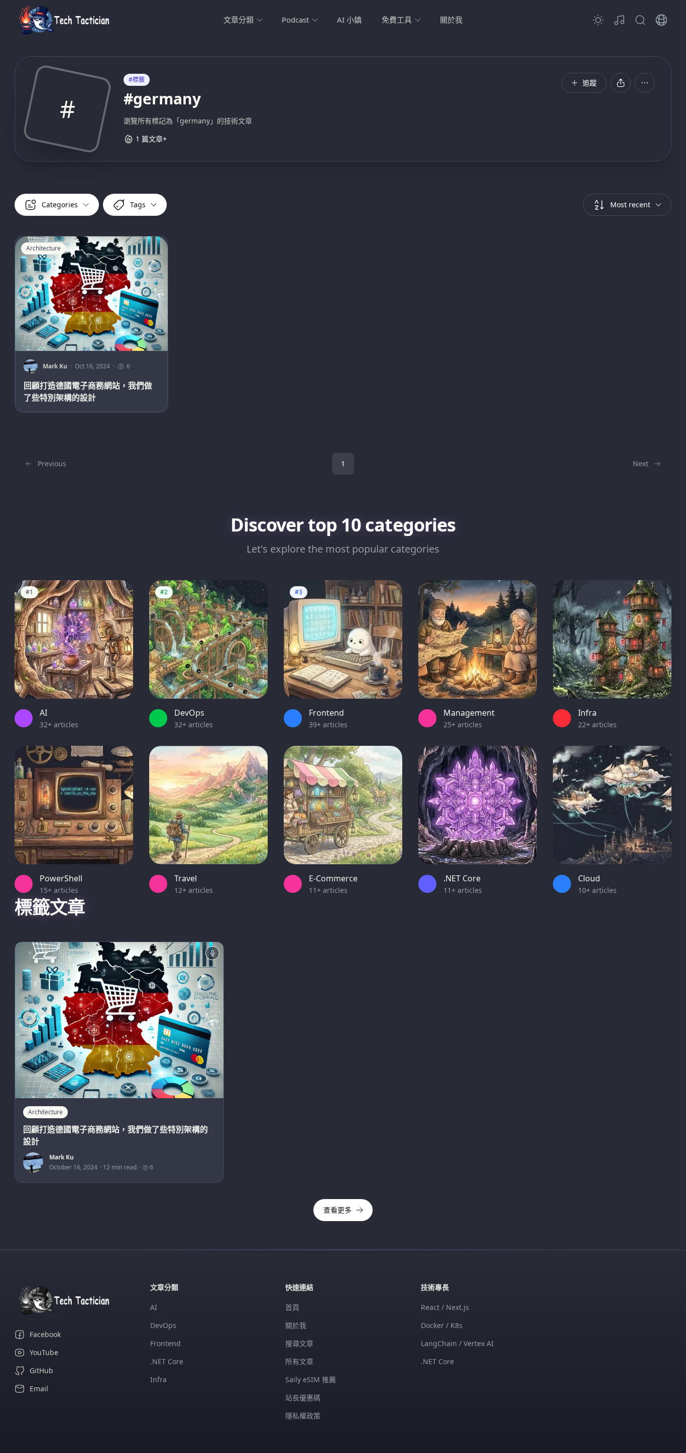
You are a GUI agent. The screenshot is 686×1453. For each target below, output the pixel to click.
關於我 (451, 20)
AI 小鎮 (349, 20)
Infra (158, 1379)
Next (640, 463)
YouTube (44, 1352)
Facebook (45, 1334)
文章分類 (238, 20)
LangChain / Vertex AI (457, 1343)
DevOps (163, 1325)
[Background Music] (619, 20)
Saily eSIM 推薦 (310, 1379)
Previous (52, 463)
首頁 (292, 1307)
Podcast (295, 20)
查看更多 (337, 1210)
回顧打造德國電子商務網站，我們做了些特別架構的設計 (88, 391)
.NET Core (166, 1361)
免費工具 (397, 20)
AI (153, 1307)
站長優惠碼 (302, 1397)
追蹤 (590, 82)
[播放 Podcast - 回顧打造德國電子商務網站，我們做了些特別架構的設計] (212, 953)
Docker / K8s (442, 1325)
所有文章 (299, 1361)
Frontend (165, 1343)
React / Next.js (445, 1307)
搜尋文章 (299, 1343)
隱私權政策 (302, 1415)
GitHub (41, 1370)
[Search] (640, 20)
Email (39, 1388)
